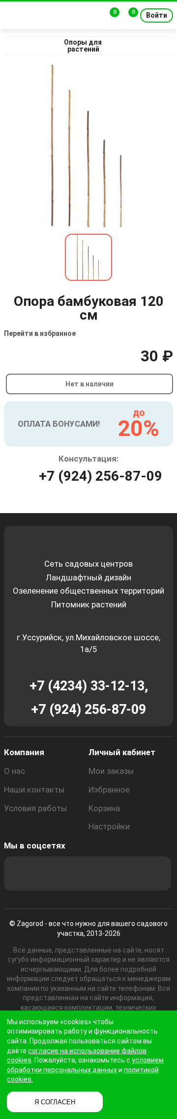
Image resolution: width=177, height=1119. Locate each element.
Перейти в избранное (40, 333)
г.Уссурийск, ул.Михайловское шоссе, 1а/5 (88, 643)
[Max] (21, 873)
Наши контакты (34, 789)
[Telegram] (154, 873)
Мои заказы (111, 771)
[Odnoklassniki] (74, 873)
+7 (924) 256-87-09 (100, 476)
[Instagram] (47, 873)
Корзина (104, 808)
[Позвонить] (92, 15)
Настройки (109, 826)
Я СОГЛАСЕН (54, 1102)
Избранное (109, 789)
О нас (14, 771)
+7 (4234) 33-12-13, (89, 686)
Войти (156, 15)
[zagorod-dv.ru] (48, 15)
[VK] (100, 873)
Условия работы (35, 808)
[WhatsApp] (127, 873)
